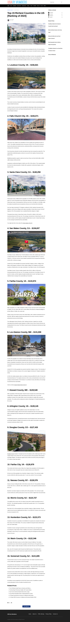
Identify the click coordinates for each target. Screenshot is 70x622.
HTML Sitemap (41, 613)
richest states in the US (27, 223)
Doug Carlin (12, 19)
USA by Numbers (12, 614)
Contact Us (55, 613)
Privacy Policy (48, 613)
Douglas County (10, 453)
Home (30, 613)
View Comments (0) (26, 606)
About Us (34, 613)
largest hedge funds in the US (20, 384)
